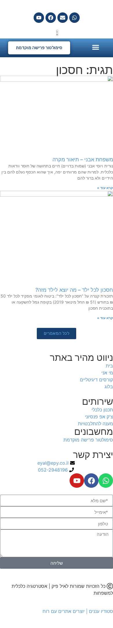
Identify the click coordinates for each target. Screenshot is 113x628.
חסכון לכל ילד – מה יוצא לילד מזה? (74, 290)
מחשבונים (93, 431)
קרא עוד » (105, 188)
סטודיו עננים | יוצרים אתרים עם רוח (78, 611)
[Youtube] (39, 17)
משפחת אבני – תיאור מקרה (82, 159)
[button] (95, 47)
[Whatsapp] (74, 17)
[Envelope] (62, 17)
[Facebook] (50, 17)
